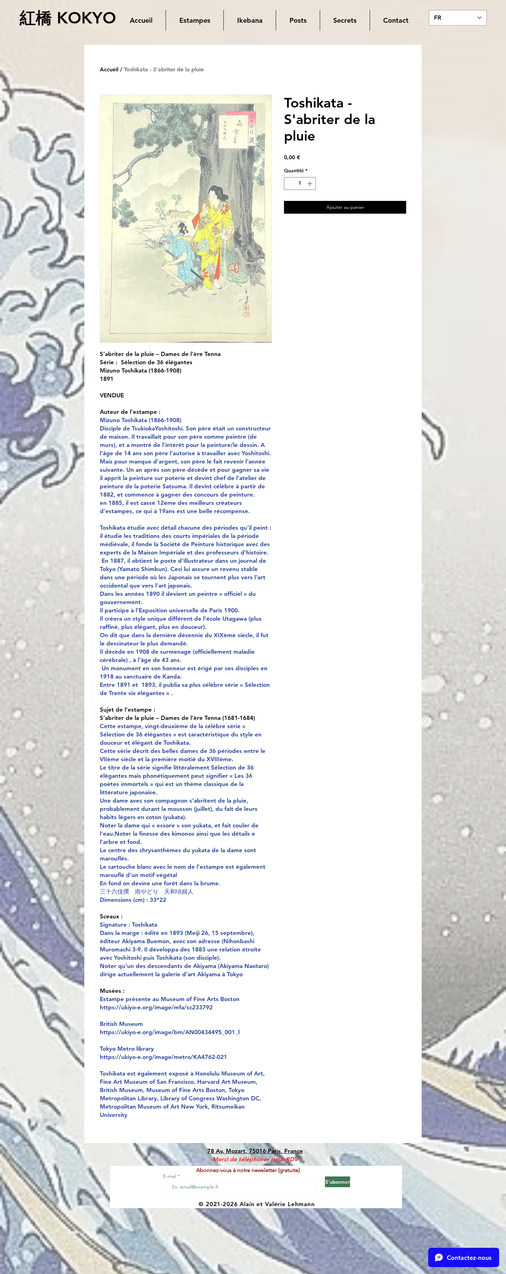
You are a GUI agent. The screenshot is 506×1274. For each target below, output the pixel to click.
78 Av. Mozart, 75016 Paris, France (255, 1151)
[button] (194, 20)
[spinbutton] (300, 183)
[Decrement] (289, 183)
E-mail (170, 1176)
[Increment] (310, 183)
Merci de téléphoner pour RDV (255, 1159)
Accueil (109, 69)
